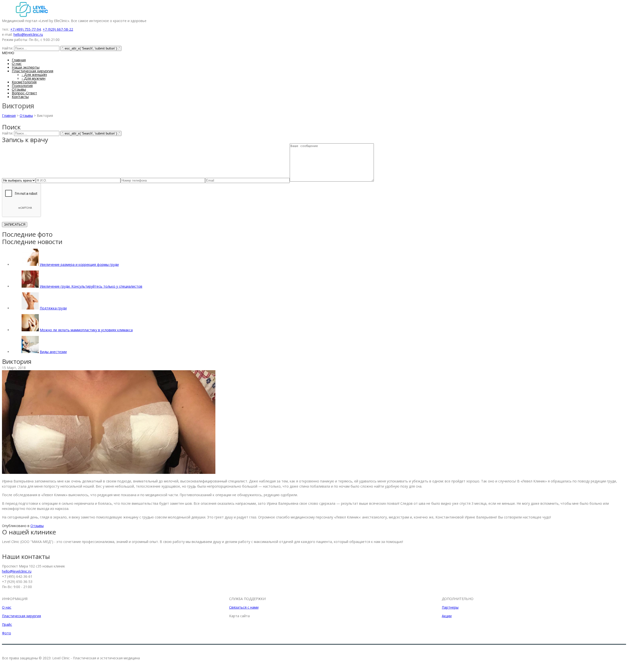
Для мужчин (33, 78)
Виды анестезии (53, 351)
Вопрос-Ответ (24, 92)
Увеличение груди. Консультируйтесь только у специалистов (91, 286)
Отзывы (19, 89)
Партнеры (450, 607)
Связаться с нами (244, 607)
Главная (19, 59)
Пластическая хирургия (32, 70)
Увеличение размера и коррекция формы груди (79, 264)
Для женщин (34, 74)
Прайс (7, 624)
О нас (17, 63)
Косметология (24, 81)
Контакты (20, 96)
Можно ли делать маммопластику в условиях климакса (86, 330)
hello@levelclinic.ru (28, 34)
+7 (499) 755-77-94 (25, 29)
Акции (447, 616)
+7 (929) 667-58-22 (58, 29)
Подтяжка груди (53, 308)
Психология (22, 85)
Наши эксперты (25, 67)
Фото (6, 633)
